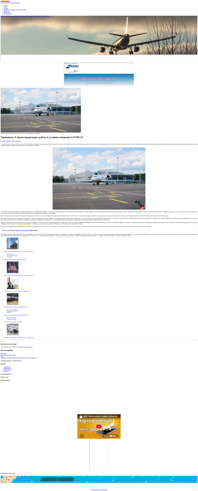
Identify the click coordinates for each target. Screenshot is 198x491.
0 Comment (18, 141)
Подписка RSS (8, 13)
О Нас (5, 6)
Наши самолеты (8, 369)
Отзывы (6, 8)
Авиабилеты (7, 367)
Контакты (6, 11)
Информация (7, 368)
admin (3, 141)
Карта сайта (7, 12)
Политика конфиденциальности (99, 489)
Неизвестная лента (10, 473)
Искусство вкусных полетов (8, 354)
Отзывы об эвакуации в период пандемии (15, 9)
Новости (3, 341)
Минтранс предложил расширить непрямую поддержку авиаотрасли (19, 357)
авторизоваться (28, 347)
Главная (6, 5)
